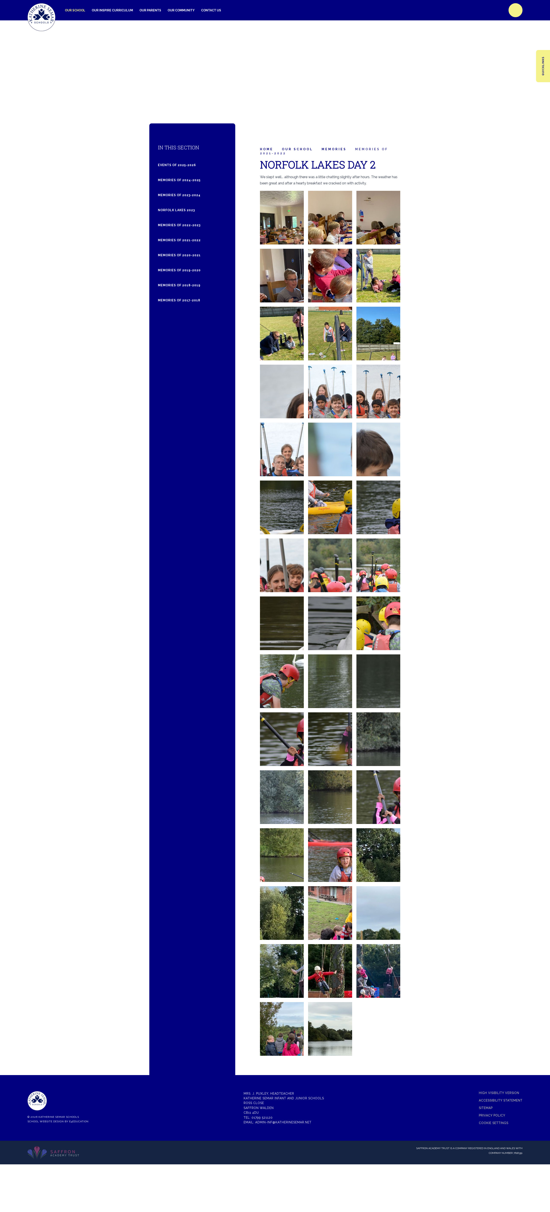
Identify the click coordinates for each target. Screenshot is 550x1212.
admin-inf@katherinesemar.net (283, 1122)
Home (266, 149)
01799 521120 (262, 1117)
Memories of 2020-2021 (179, 255)
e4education (79, 1121)
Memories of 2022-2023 (179, 225)
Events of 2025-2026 (177, 165)
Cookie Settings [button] (493, 1123)
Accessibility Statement (500, 1100)
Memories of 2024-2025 (179, 180)
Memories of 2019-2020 (179, 270)
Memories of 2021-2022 (179, 240)
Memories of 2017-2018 (179, 300)
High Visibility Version (499, 1093)
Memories (334, 149)
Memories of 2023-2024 (179, 195)
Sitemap (486, 1108)
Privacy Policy (492, 1115)
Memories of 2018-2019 (179, 285)
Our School (297, 149)
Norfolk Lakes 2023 (176, 210)
